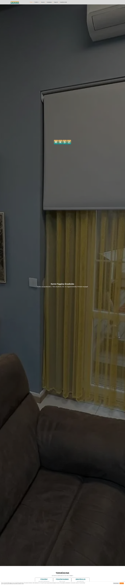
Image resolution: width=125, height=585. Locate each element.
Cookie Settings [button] (116, 583)
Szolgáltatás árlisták (63, 2)
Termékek (36, 2)
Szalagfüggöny (49, 2)
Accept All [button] (121, 583)
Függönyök (56, 2)
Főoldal (31, 2)
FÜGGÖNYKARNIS (62, 579)
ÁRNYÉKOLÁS (80, 579)
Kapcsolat (43, 2)
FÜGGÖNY (44, 579)
